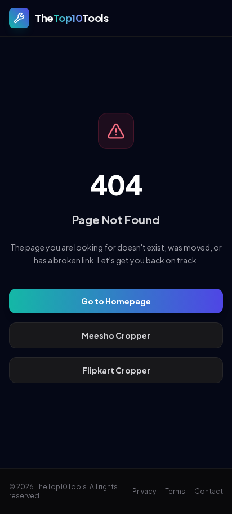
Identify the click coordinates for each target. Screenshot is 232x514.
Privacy (144, 491)
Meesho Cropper (116, 335)
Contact (208, 491)
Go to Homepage (116, 301)
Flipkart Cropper (116, 370)
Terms (175, 491)
